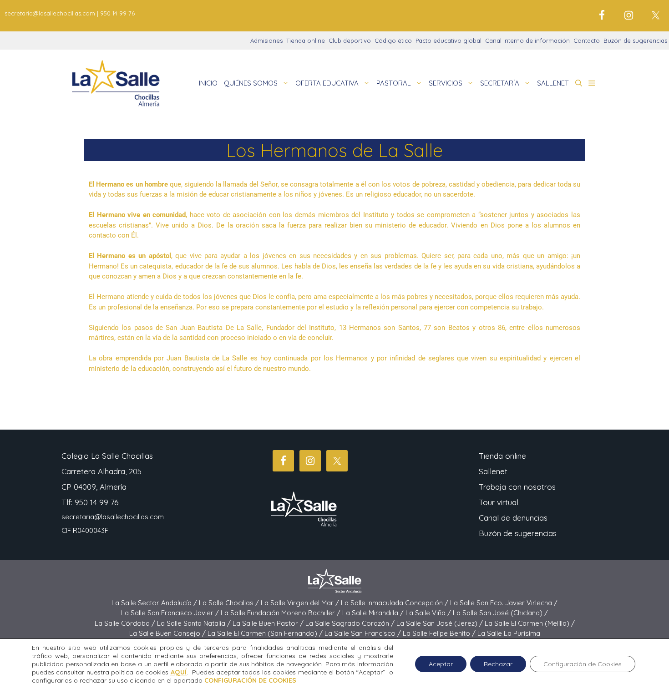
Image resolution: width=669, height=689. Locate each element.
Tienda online (305, 40)
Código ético (393, 40)
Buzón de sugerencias (635, 40)
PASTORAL (393, 83)
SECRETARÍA (499, 83)
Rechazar (498, 664)
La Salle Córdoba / (126, 623)
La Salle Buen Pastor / (269, 623)
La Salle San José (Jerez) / (440, 623)
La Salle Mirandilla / (373, 612)
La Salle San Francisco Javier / (171, 612)
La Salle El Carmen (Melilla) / (530, 623)
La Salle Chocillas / (230, 602)
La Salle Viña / (429, 612)
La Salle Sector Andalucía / (155, 602)
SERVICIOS (445, 83)
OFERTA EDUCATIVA (327, 83)
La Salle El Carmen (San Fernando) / (266, 633)
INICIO (208, 83)
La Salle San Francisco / (363, 633)
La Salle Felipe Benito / (440, 633)
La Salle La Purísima (508, 633)
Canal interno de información (527, 40)
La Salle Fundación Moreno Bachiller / (281, 612)
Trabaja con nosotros (517, 486)
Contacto (586, 40)
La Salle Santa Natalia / (195, 623)
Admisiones (266, 40)
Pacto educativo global (448, 40)
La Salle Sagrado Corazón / (350, 623)
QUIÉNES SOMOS (251, 83)
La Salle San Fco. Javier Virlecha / (504, 602)
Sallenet (493, 471)
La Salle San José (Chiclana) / (500, 612)
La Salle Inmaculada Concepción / (395, 602)
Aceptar (441, 664)
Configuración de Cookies (582, 664)
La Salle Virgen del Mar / (301, 602)
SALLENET (553, 83)
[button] (578, 83)
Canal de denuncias (513, 517)
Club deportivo (350, 40)
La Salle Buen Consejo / (168, 633)
